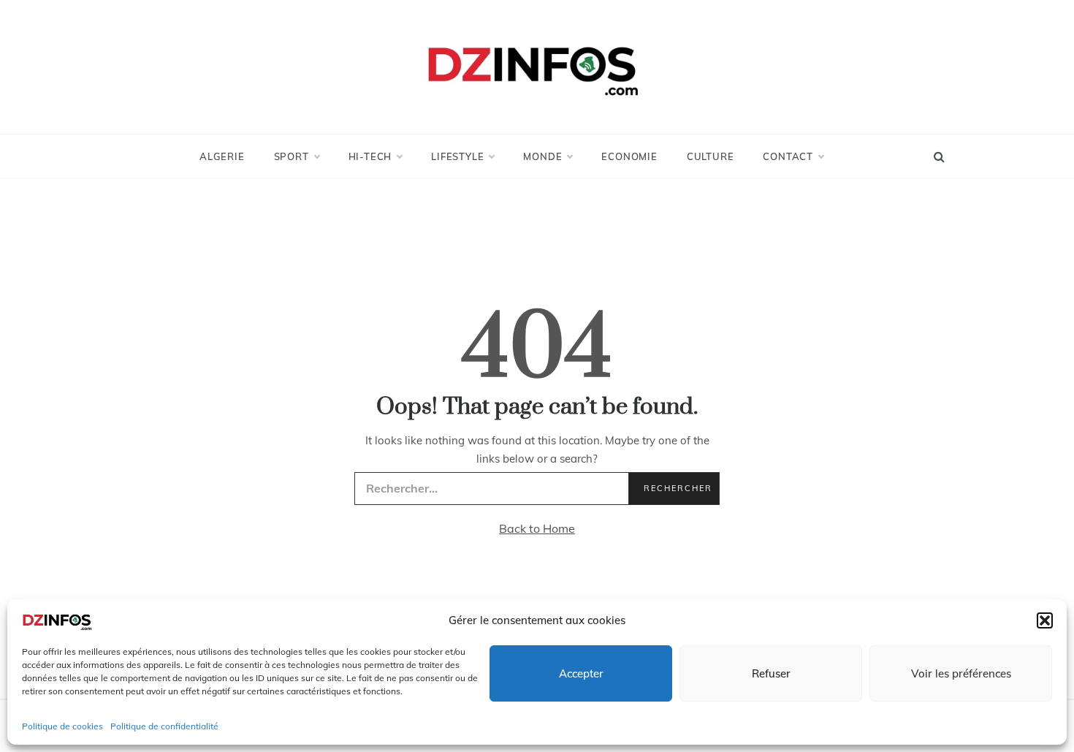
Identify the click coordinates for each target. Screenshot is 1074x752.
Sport (291, 156)
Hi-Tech (370, 156)
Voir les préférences (961, 673)
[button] (1044, 620)
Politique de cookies (62, 726)
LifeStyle (457, 156)
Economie (629, 156)
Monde (542, 156)
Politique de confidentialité (164, 726)
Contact (788, 156)
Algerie (222, 156)
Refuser (771, 673)
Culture (710, 156)
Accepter (581, 673)
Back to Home (537, 528)
